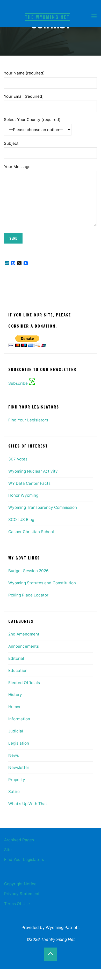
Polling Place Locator (28, 595)
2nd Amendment (23, 634)
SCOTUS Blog (21, 519)
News (13, 755)
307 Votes (17, 459)
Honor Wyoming (23, 495)
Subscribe (18, 383)
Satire (14, 791)
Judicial (15, 731)
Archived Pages (19, 839)
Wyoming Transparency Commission (42, 507)
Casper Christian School (31, 531)
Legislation (18, 743)
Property (16, 779)
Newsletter (18, 767)
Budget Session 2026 (28, 570)
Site (8, 849)
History (15, 694)
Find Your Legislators (28, 420)
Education (17, 670)
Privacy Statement (22, 893)
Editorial (16, 658)
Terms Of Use (17, 903)
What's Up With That (27, 803)
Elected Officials (24, 682)
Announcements (23, 646)
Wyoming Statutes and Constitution (42, 582)
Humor (14, 706)
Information (19, 718)
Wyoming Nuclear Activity (33, 471)
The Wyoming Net (47, 17)
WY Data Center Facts (29, 483)
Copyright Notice (20, 883)
